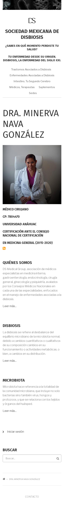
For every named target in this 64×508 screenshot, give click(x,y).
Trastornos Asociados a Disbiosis (31, 69)
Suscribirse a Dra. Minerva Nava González (4, 248)
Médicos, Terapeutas (22, 87)
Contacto (32, 496)
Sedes (33, 93)
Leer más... (10, 306)
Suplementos (47, 87)
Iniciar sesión (15, 431)
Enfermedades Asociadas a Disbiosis (32, 75)
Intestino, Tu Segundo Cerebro (32, 81)
